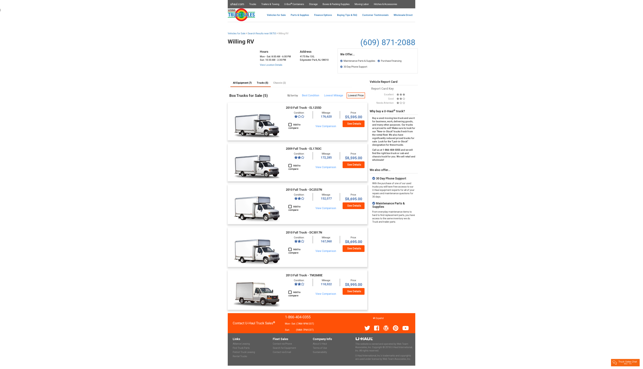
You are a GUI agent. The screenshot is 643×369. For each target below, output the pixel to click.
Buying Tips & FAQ (347, 15)
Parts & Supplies (300, 15)
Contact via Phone (282, 343)
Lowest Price (356, 95)
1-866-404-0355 (298, 317)
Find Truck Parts (241, 348)
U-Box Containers (294, 4)
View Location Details (271, 65)
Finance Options (323, 15)
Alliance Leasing (241, 343)
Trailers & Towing (270, 4)
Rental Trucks (240, 356)
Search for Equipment (284, 348)
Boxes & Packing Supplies (336, 4)
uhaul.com (237, 4)
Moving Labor (362, 4)
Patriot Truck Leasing (244, 352)
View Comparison (325, 126)
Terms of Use (320, 348)
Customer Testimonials (375, 15)
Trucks (252, 4)
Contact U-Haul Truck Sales (254, 323)
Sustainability (320, 352)
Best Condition (310, 95)
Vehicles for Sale (276, 15)
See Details (354, 123)
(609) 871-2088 (387, 42)
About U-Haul (320, 343)
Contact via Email (282, 352)
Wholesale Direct (403, 15)
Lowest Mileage (333, 95)
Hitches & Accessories (385, 4)
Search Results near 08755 (262, 33)
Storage (313, 4)
